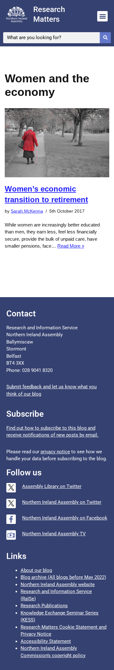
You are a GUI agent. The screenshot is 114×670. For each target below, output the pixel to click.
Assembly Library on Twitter (51, 486)
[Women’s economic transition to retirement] (57, 142)
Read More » (70, 246)
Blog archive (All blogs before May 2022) (63, 577)
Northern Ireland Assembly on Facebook (64, 518)
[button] (102, 16)
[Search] (105, 37)
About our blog (36, 570)
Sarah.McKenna (27, 211)
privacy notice (55, 452)
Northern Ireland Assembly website (58, 584)
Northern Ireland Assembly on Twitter (61, 502)
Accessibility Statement (46, 641)
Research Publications (44, 605)
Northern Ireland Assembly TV (54, 534)
